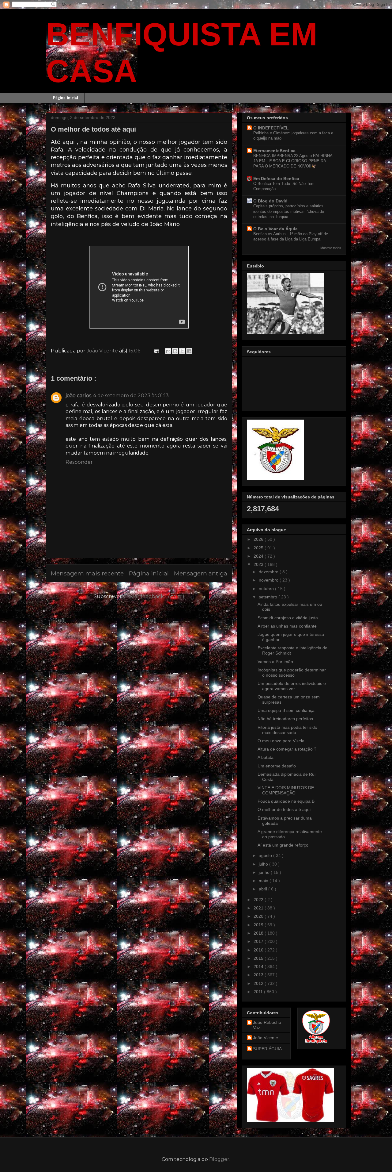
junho (265, 872)
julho (264, 864)
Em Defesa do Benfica (276, 178)
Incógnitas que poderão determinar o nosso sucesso (292, 672)
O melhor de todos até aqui (284, 809)
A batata (265, 757)
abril (263, 888)
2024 (259, 556)
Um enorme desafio (277, 765)
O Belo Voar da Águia (275, 228)
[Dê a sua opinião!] (175, 351)
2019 (259, 924)
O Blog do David (270, 200)
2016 (259, 949)
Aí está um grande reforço (283, 845)
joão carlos (78, 395)
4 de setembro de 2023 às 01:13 (131, 395)
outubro (267, 588)
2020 (259, 916)
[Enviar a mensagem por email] (168, 351)
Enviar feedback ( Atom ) (154, 596)
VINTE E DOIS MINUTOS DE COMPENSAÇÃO (286, 790)
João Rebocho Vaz (267, 1025)
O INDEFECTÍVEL (271, 127)
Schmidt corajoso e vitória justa (288, 617)
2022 (259, 899)
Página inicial (65, 97)
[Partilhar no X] (182, 351)
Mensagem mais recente (87, 573)
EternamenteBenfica (274, 150)
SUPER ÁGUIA (267, 1048)
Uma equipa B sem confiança (286, 710)
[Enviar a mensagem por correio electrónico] (155, 351)
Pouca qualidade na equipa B (286, 801)
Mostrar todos (330, 248)
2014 (259, 966)
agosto (266, 855)
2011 (259, 991)
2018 (259, 933)
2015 (259, 958)
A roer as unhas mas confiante (287, 626)
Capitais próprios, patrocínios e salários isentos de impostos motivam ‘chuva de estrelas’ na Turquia (288, 211)
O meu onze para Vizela (281, 740)
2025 (259, 547)
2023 (259, 564)
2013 (259, 974)
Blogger (219, 1159)
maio (264, 880)
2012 (259, 983)
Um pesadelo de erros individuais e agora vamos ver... (292, 686)
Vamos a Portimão (275, 661)
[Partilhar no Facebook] (189, 351)
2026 (259, 539)
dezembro (269, 571)
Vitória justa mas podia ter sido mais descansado (287, 730)
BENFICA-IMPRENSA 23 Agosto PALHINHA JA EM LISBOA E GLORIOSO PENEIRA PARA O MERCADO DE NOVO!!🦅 (292, 161)
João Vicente (265, 1037)
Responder (79, 462)
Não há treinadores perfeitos (285, 718)
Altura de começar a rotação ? (287, 749)
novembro (269, 580)
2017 (259, 941)
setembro (268, 596)
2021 (259, 907)
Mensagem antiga (200, 573)
